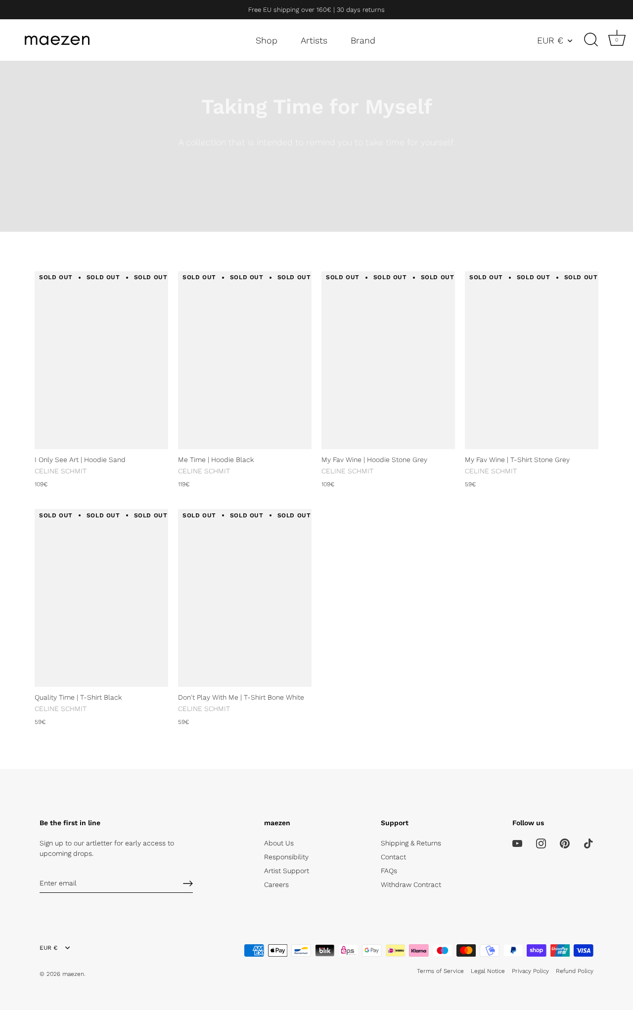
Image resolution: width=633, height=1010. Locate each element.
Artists (314, 40)
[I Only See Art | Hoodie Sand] (101, 360)
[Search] (591, 40)
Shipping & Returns (411, 843)
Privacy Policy (530, 971)
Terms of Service (440, 971)
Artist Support (286, 871)
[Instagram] (541, 843)
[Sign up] (188, 883)
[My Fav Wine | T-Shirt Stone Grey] (531, 360)
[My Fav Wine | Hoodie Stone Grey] (388, 360)
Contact (393, 857)
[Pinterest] (565, 843)
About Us (279, 843)
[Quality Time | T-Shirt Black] (101, 598)
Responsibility (286, 857)
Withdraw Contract (411, 884)
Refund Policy (574, 971)
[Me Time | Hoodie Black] (245, 360)
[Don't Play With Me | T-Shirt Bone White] (245, 598)
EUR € (550, 40)
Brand (363, 40)
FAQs (389, 871)
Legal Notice (488, 971)
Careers (276, 884)
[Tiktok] (588, 843)
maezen (73, 973)
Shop (266, 40)
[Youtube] (517, 843)
